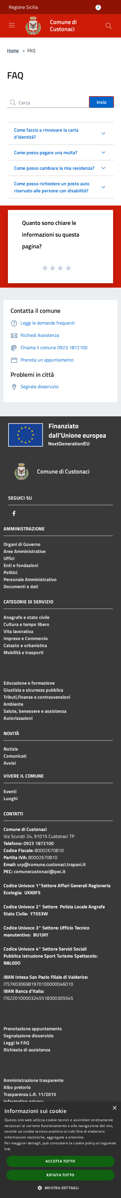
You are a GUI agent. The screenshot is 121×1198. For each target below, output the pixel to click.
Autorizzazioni (18, 718)
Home (13, 50)
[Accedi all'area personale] (98, 7)
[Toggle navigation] (11, 25)
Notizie (11, 748)
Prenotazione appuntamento (33, 1028)
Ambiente (13, 703)
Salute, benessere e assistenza (35, 711)
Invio (101, 102)
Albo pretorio (17, 1087)
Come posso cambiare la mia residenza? (54, 168)
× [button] (114, 1108)
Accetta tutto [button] (60, 1161)
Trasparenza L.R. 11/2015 (30, 1094)
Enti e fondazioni (21, 565)
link (7, 1148)
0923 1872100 (38, 843)
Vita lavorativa (18, 631)
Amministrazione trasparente (33, 1080)
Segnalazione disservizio (29, 1035)
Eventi (10, 791)
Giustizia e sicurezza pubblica (33, 689)
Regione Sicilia (23, 7)
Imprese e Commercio (26, 638)
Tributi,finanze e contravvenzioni (37, 696)
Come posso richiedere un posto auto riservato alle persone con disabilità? (51, 187)
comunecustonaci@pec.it (39, 871)
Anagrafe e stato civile (26, 617)
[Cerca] (108, 25)
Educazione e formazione (29, 682)
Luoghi (11, 798)
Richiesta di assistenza (27, 1049)
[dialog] (60, 1150)
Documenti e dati (21, 586)
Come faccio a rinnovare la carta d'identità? (46, 133)
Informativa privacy (23, 1101)
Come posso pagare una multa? (45, 152)
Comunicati (15, 755)
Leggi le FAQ (16, 1042)
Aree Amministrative (25, 551)
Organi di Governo (22, 544)
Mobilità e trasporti (23, 652)
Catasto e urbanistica (25, 645)
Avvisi (10, 762)
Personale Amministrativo (30, 579)
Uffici (9, 558)
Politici (10, 572)
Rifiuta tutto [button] (60, 1174)
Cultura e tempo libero (26, 624)
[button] (60, 1187)
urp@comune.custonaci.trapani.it (51, 864)
